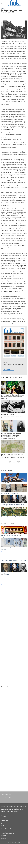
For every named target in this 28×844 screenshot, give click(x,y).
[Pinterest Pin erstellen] (17, 462)
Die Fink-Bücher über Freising (7, 833)
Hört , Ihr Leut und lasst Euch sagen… (12, 396)
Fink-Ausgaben (4, 831)
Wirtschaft (10, 537)
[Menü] (2, 3)
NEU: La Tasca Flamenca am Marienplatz (10, 535)
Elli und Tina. (4, 482)
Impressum (3, 838)
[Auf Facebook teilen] (10, 462)
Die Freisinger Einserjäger (6, 516)
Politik (2, 825)
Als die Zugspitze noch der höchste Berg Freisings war (12, 456)
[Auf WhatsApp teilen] (8, 462)
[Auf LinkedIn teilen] (20, 462)
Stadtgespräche (15, 493)
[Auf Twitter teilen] (13, 462)
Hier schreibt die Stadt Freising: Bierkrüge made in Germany (11, 436)
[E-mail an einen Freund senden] (15, 462)
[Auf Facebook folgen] (2, 816)
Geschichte (3, 8)
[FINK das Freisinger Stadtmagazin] (15, 3)
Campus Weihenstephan (6, 828)
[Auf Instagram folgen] (4, 816)
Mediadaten (3, 835)
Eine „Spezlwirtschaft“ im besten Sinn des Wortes (12, 547)
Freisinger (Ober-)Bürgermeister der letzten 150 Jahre (13, 504)
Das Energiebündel (5, 493)
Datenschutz (4, 836)
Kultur (11, 482)
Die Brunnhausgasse (12, 416)
